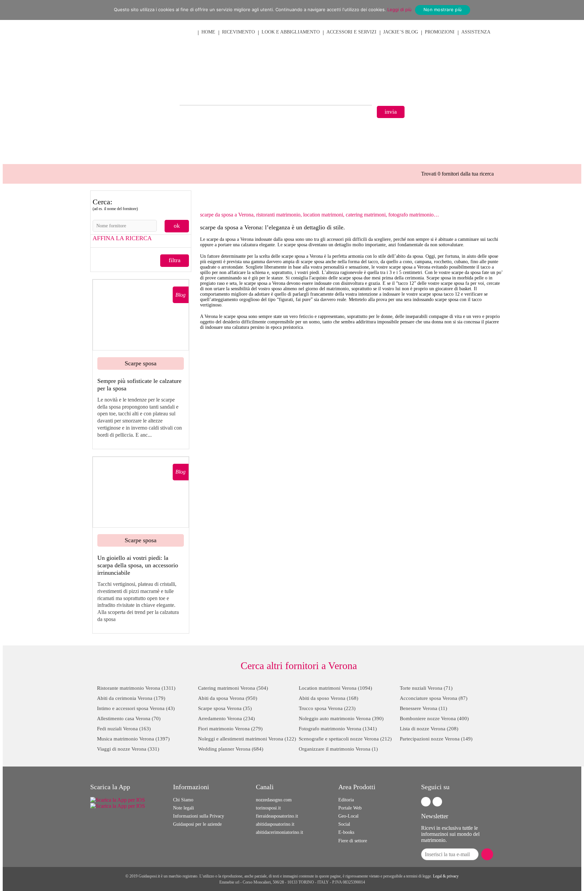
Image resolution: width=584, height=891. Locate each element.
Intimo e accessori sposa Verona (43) (136, 708)
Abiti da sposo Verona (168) (328, 698)
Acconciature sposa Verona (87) (433, 698)
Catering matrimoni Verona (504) (233, 688)
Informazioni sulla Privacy (198, 816)
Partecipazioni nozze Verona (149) (436, 738)
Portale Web (350, 807)
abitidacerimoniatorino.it (279, 832)
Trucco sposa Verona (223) (327, 708)
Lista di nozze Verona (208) (429, 728)
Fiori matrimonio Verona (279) (230, 728)
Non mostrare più (442, 9)
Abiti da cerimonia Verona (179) (131, 698)
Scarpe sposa (140, 363)
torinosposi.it (268, 807)
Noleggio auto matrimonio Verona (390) (341, 718)
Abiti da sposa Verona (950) (227, 698)
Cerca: (115, 204)
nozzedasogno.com (274, 799)
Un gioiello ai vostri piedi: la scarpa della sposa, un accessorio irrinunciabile (137, 565)
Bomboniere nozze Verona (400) (434, 718)
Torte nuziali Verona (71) (426, 688)
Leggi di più (399, 9)
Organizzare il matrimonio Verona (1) (338, 749)
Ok (177, 225)
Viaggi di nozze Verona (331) (128, 749)
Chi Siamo (183, 799)
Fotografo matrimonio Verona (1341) (338, 728)
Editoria (346, 799)
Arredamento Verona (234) (226, 718)
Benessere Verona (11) (423, 708)
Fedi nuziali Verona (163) (124, 728)
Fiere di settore (352, 840)
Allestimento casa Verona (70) (129, 718)
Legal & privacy (446, 876)
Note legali (183, 807)
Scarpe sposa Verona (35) (225, 708)
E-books (346, 832)
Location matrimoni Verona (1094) (335, 688)
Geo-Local (348, 816)
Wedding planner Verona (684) (230, 749)
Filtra (174, 260)
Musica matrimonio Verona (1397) (133, 738)
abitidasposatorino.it (275, 824)
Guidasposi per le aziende (197, 824)
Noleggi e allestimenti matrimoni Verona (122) (247, 738)
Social (344, 824)
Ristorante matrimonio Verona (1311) (136, 688)
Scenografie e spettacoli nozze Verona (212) (345, 738)
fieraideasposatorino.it (277, 816)
